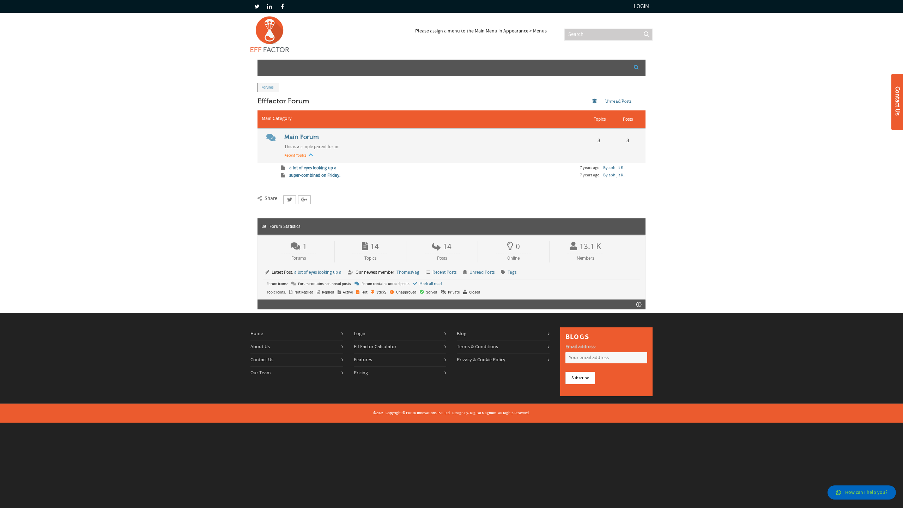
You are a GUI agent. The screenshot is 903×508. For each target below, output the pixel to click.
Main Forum (301, 137)
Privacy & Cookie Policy (481, 360)
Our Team (260, 373)
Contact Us (261, 360)
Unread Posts (482, 272)
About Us (260, 347)
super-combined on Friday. (314, 175)
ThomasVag (407, 272)
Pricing (361, 373)
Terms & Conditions (477, 347)
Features (363, 360)
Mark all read (430, 283)
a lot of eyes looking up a (312, 168)
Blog (461, 334)
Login (641, 6)
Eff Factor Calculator (375, 347)
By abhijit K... (614, 167)
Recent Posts (444, 272)
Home (256, 334)
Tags (512, 272)
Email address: (580, 347)
